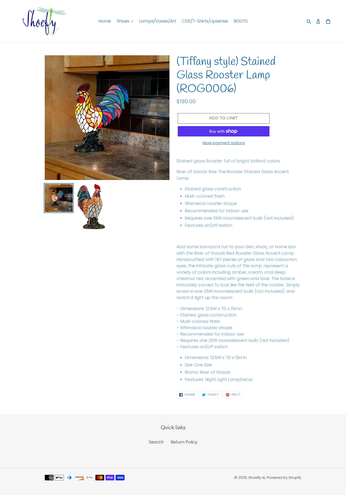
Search (156, 442)
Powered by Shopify (284, 477)
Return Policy (184, 442)
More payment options (224, 143)
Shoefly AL (257, 477)
